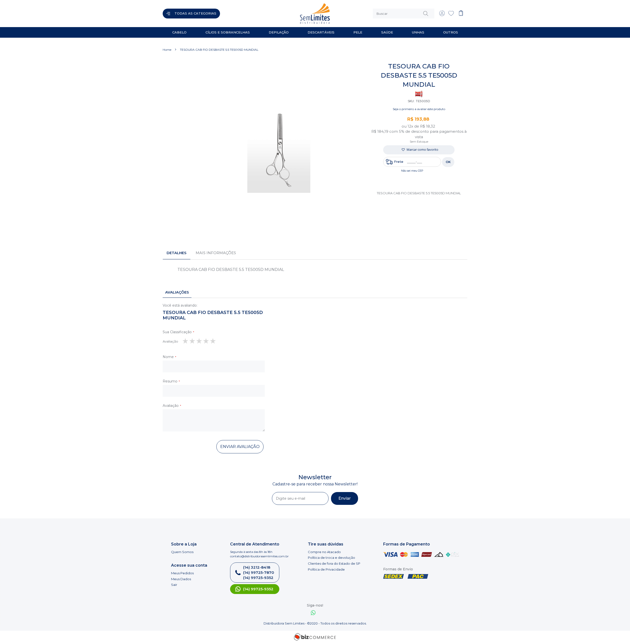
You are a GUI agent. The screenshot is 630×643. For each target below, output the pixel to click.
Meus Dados (181, 579)
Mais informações (216, 252)
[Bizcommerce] (315, 637)
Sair (174, 585)
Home (167, 49)
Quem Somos (182, 552)
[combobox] (403, 13)
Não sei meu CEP (412, 170)
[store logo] (269, 13)
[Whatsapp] (313, 613)
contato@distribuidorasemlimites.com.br (259, 556)
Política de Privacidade (326, 569)
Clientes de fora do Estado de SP (334, 563)
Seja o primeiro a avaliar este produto (419, 109)
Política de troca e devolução (331, 558)
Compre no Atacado (324, 552)
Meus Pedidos (182, 573)
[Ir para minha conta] (442, 15)
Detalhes (177, 252)
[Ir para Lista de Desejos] (451, 15)
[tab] (176, 253)
